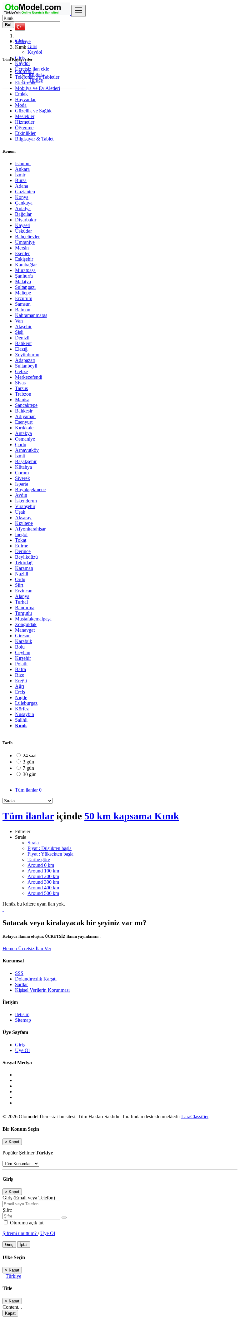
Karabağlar (26, 264)
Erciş (20, 691)
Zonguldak (26, 624)
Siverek (22, 478)
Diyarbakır (25, 219)
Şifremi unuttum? (20, 1233)
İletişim (22, 1014)
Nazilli (21, 573)
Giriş (32, 46)
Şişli (19, 332)
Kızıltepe (24, 523)
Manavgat (25, 630)
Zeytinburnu (27, 354)
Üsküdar (23, 231)
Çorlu (20, 444)
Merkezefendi (28, 377)
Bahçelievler (27, 236)
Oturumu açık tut (26, 1222)
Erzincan (23, 590)
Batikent (23, 343)
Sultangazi (25, 287)
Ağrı (19, 686)
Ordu (20, 579)
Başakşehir (26, 461)
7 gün (28, 768)
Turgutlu (23, 613)
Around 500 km (43, 893)
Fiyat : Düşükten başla (50, 848)
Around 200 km (43, 876)
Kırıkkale (24, 427)
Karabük (23, 641)
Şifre (7, 1210)
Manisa (22, 399)
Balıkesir (23, 410)
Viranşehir (25, 506)
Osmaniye (25, 439)
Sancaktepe (26, 405)
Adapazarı (25, 360)
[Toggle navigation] (78, 11)
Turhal (21, 602)
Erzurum (23, 298)
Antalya (23, 208)
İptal (24, 1244)
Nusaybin (24, 714)
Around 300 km (43, 882)
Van (19, 321)
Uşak (20, 512)
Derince (23, 551)
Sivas (20, 382)
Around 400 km (43, 887)
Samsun (23, 304)
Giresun (23, 635)
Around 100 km (43, 870)
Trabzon (23, 394)
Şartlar (21, 984)
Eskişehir (24, 259)
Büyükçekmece (30, 489)
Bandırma (24, 607)
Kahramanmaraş (31, 315)
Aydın (21, 495)
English (36, 74)
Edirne (21, 545)
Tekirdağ (23, 562)
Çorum (22, 472)
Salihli (21, 720)
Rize (19, 675)
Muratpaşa (25, 270)
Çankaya (23, 202)
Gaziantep (25, 191)
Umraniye (25, 242)
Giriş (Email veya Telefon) (28, 1197)
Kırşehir (23, 658)
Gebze (21, 371)
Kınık (21, 725)
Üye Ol (22, 1050)
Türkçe (35, 80)
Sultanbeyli (26, 365)
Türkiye (13, 1276)
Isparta (21, 484)
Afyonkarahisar (30, 528)
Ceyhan (22, 652)
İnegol (21, 534)
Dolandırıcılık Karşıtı (36, 978)
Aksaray (23, 517)
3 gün (28, 761)
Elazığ (21, 349)
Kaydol (35, 52)
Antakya (23, 433)
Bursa (21, 180)
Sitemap (23, 1020)
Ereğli (21, 680)
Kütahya (23, 467)
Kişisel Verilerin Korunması (42, 990)
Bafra (20, 669)
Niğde (21, 697)
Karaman (24, 568)
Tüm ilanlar (28, 790)
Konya (21, 197)
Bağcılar (23, 214)
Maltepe (23, 292)
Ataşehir (23, 326)
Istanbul (23, 163)
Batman (22, 309)
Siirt (19, 585)
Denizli (22, 337)
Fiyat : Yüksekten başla (50, 854)
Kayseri (22, 225)
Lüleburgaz (26, 703)
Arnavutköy (27, 450)
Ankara (22, 169)
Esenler (22, 253)
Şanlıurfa (24, 276)
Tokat (20, 540)
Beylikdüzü (26, 557)
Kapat (10, 1313)
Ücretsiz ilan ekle (32, 69)
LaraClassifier (194, 1116)
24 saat (30, 755)
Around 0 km (41, 865)
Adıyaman (25, 416)
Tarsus (21, 388)
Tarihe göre (39, 859)
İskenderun (26, 500)
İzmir (20, 174)
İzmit (20, 455)
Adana (21, 186)
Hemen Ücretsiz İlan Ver (26, 948)
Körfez (22, 708)
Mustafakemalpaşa (33, 618)
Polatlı (21, 663)
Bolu (20, 647)
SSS (19, 973)
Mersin (22, 247)
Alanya (22, 596)
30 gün (30, 774)
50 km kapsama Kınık (131, 816)
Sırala (33, 842)
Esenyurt (23, 422)
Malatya (23, 281)
